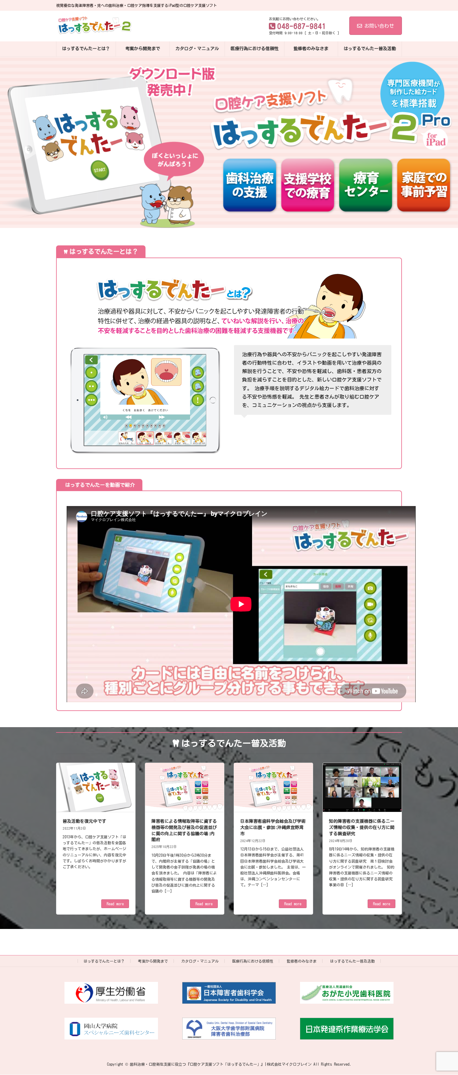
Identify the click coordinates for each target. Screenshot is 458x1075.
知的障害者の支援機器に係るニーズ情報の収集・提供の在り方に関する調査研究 (361, 827)
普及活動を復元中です (84, 821)
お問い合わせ (379, 25)
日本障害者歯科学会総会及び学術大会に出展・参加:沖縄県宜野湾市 (273, 827)
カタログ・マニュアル (200, 961)
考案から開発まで (153, 961)
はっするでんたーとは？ (104, 961)
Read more (115, 904)
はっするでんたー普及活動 (352, 961)
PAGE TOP (441, 1036)
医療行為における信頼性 (252, 961)
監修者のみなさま (302, 961)
